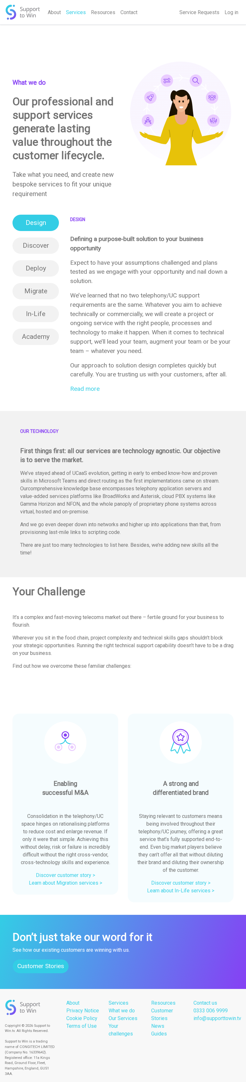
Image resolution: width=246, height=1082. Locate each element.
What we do (122, 1011)
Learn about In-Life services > (180, 891)
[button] (20, 804)
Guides (159, 1034)
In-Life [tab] (35, 314)
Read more (85, 388)
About (54, 12)
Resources (103, 12)
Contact (128, 12)
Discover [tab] (36, 245)
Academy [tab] (36, 336)
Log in (231, 12)
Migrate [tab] (35, 291)
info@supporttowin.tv (217, 1018)
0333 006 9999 (210, 1011)
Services (76, 12)
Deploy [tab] (36, 268)
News (157, 1026)
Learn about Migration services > (65, 883)
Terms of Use (81, 1026)
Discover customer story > (65, 875)
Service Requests (199, 12)
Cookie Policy (81, 1018)
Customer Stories (40, 966)
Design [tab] (36, 223)
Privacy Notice (82, 1011)
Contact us (205, 1003)
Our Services (123, 1018)
